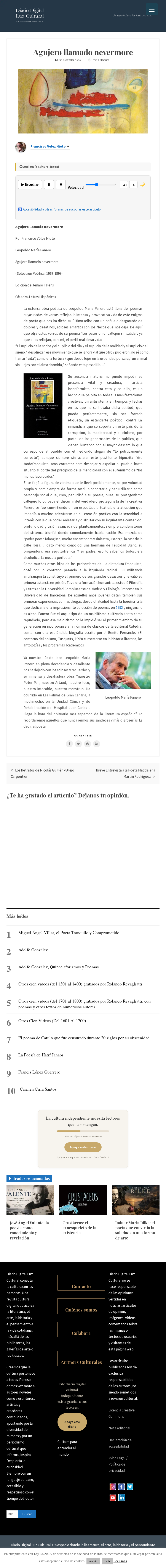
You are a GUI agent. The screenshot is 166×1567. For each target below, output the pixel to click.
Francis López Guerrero (39, 1072)
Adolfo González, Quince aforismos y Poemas (58, 967)
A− (134, 185)
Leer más (120, 1561)
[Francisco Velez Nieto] (20, 151)
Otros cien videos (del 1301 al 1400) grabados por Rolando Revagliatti (80, 984)
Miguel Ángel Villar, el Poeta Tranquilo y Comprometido (68, 932)
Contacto (81, 1286)
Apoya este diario (83, 1147)
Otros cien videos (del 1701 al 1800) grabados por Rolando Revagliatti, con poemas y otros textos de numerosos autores (84, 1004)
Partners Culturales (81, 1362)
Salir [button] (107, 1561)
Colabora (81, 1333)
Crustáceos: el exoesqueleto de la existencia (79, 1228)
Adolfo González (33, 950)
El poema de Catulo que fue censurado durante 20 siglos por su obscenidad (84, 1038)
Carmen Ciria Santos (38, 1089)
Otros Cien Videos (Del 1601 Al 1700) (52, 1021)
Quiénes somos (81, 1310)
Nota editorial (119, 1428)
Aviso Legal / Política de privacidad (118, 1464)
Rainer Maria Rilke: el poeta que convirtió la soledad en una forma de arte (135, 1230)
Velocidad (76, 187)
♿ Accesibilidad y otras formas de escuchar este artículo (59, 209)
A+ (125, 185)
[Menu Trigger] (152, 9)
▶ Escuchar (30, 184)
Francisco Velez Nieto (48, 146)
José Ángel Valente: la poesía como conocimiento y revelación (29, 1230)
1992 (119, 607)
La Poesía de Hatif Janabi (40, 1055)
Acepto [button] (93, 1561)
